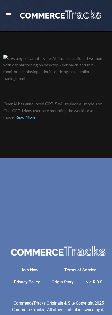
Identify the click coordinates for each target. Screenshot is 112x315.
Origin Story (63, 282)
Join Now (29, 270)
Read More (25, 116)
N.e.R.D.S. (94, 282)
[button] (8, 14)
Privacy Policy (27, 282)
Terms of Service (80, 270)
